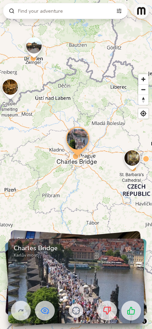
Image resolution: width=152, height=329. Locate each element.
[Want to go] (131, 311)
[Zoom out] (143, 89)
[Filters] (119, 11)
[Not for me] (107, 311)
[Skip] (21, 311)
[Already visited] (45, 311)
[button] (33, 58)
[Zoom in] (143, 79)
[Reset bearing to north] (143, 100)
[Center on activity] (76, 311)
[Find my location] (143, 113)
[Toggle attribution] (144, 321)
